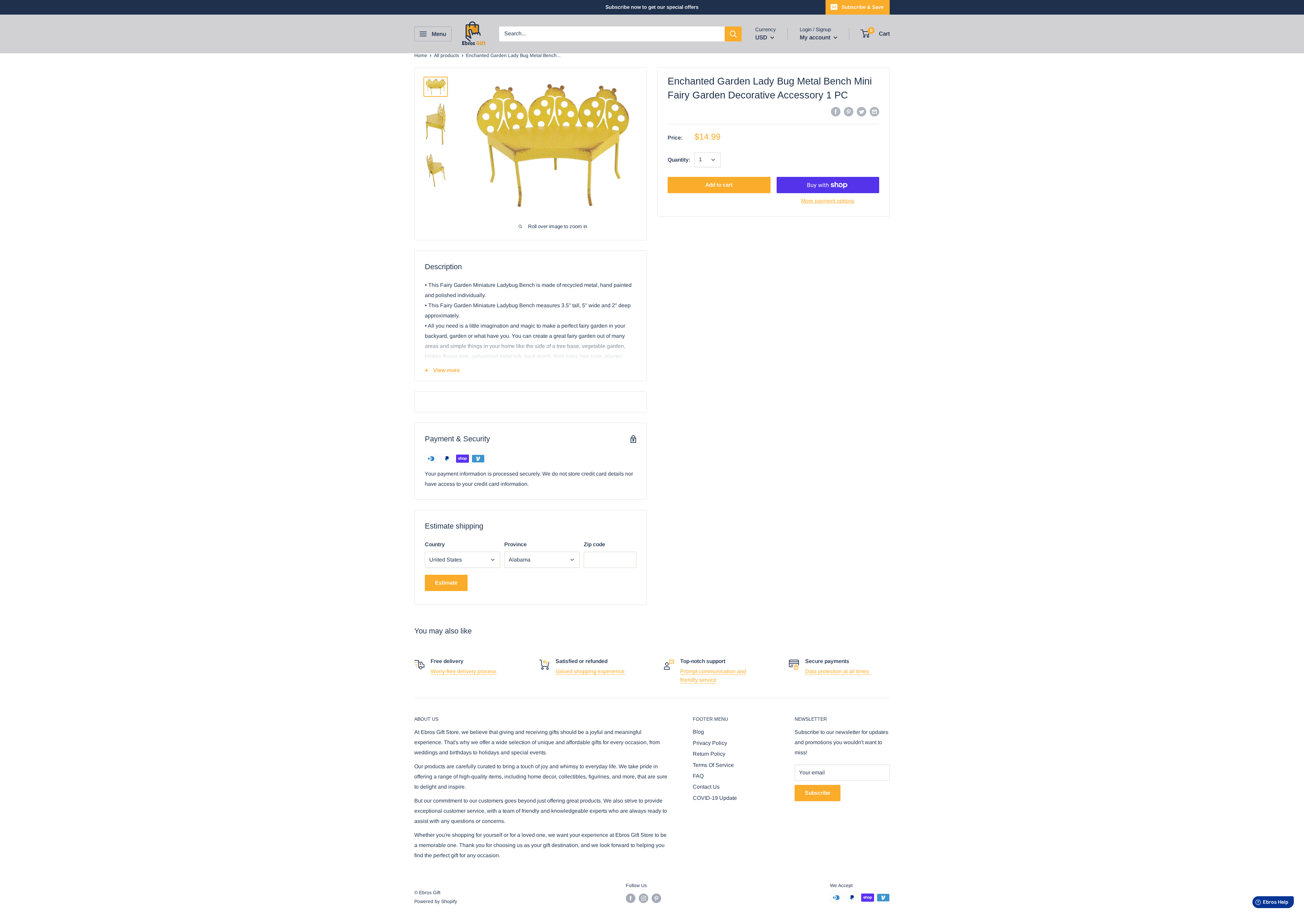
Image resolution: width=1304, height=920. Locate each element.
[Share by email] (874, 111)
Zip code (594, 544)
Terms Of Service (713, 765)
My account (816, 37)
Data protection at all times (838, 671)
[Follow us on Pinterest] (656, 898)
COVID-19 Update (715, 798)
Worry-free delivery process (463, 671)
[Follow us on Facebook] (630, 898)
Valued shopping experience (591, 671)
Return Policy (709, 754)
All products (446, 55)
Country (435, 544)
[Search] (733, 33)
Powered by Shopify (435, 901)
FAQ (698, 776)
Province (515, 544)
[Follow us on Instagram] (643, 898)
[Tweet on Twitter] (861, 111)
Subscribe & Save (862, 7)
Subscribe (817, 793)
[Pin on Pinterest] (848, 111)
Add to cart (718, 185)
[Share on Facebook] (835, 111)
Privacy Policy (710, 743)
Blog (698, 732)
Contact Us (706, 787)
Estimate (446, 583)
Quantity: (679, 160)
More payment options (827, 201)
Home (420, 55)
